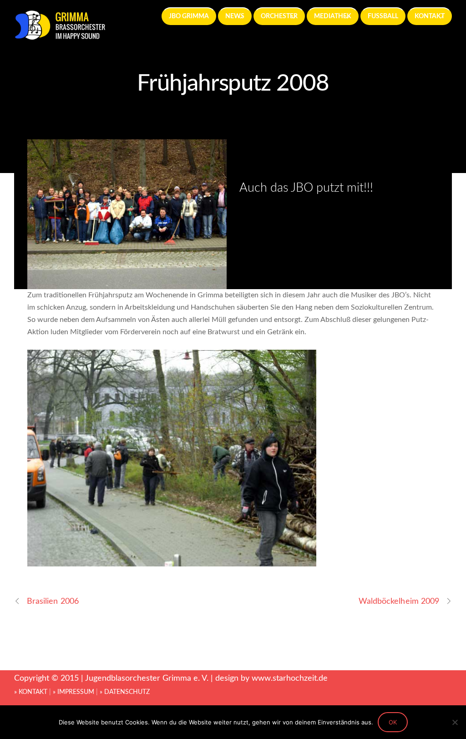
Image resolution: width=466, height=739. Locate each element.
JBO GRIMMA (189, 16)
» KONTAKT (30, 692)
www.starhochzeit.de (290, 678)
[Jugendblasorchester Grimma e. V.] (59, 36)
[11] (173, 560)
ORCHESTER (279, 16)
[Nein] (454, 722)
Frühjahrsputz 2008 (233, 83)
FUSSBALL (383, 16)
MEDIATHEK (332, 16)
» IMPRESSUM (73, 692)
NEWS (234, 16)
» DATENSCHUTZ (125, 692)
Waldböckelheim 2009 (399, 601)
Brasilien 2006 (53, 601)
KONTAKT (430, 16)
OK (393, 722)
